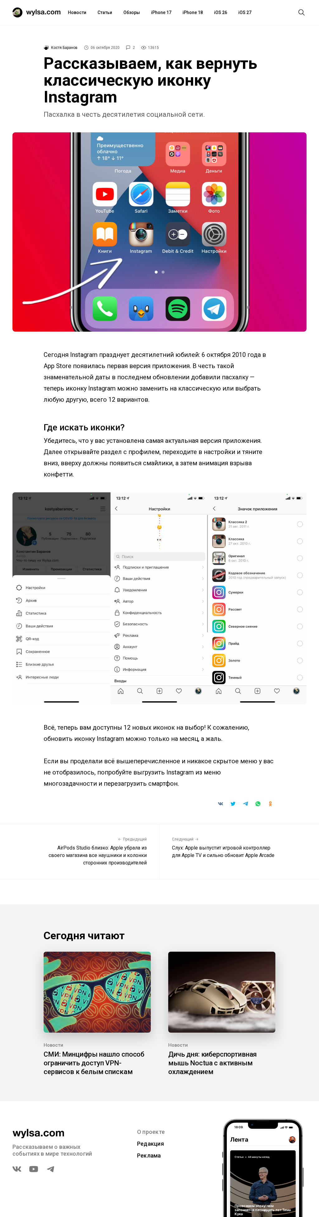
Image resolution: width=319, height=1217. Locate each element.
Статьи (105, 12)
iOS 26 (220, 12)
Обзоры (131, 12)
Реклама (149, 1155)
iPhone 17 (161, 12)
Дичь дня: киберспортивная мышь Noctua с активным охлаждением (212, 1063)
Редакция (150, 1143)
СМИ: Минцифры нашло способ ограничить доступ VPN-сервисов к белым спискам (94, 1063)
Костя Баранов (64, 47)
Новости (77, 12)
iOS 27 (244, 12)
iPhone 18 (193, 12)
